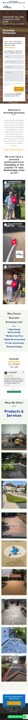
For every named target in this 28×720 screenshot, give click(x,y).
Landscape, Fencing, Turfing (14, 493)
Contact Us (18, 709)
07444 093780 (9, 48)
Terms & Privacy (13, 711)
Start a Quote (14, 703)
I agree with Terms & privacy (12, 84)
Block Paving (14, 524)
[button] (17, 716)
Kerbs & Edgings (14, 639)
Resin (14, 552)
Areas (16, 707)
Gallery (21, 707)
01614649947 (14, 1)
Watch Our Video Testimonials (14, 150)
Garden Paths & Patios (14, 464)
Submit (19, 89)
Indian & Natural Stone (14, 611)
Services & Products (8, 707)
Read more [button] (7, 385)
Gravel (14, 581)
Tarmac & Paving (14, 667)
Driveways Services (14, 436)
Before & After (9, 709)
